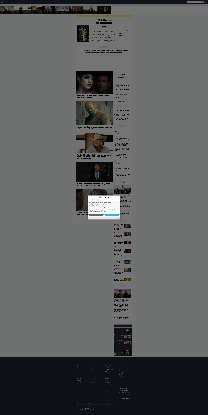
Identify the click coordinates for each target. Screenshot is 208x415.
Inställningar (96, 214)
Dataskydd (118, 218)
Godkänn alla (112, 214)
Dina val (112, 199)
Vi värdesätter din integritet (96, 199)
